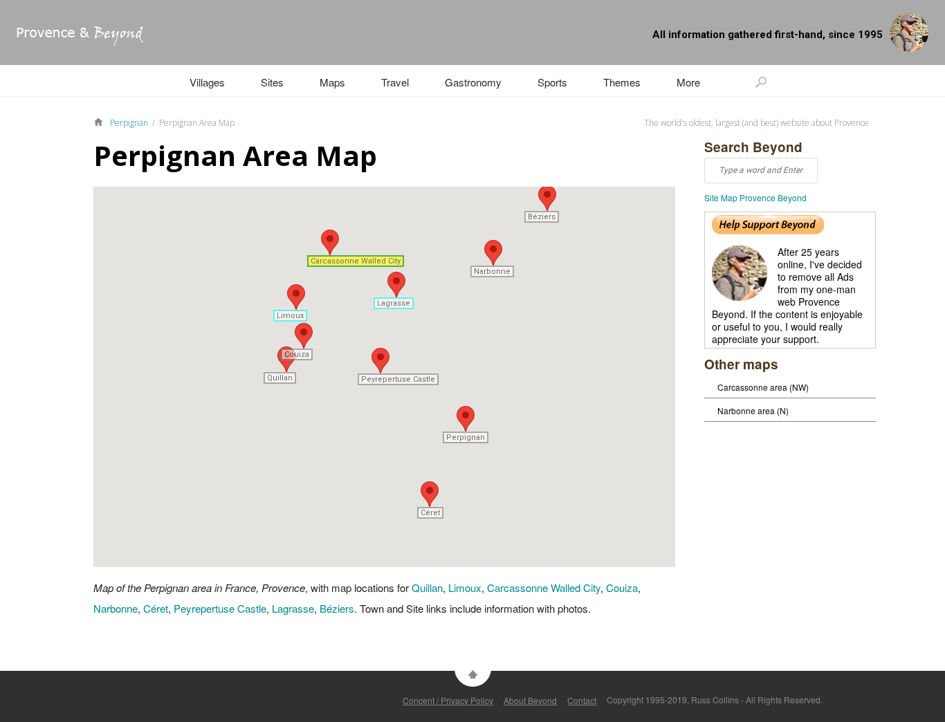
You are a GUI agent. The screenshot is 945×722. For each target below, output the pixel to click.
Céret (155, 608)
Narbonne (115, 608)
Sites (272, 82)
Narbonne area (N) (753, 410)
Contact (581, 700)
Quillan (427, 587)
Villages (207, 82)
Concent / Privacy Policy (448, 700)
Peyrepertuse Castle (220, 608)
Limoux (464, 587)
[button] (466, 419)
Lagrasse (293, 608)
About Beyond (530, 700)
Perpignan (129, 123)
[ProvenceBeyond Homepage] (101, 121)
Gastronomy (473, 82)
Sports (552, 82)
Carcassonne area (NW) (763, 387)
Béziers (337, 608)
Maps (332, 82)
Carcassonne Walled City (543, 587)
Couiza (622, 587)
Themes (622, 82)
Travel (395, 82)
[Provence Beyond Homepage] (71, 42)
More (688, 82)
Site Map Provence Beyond (755, 197)
